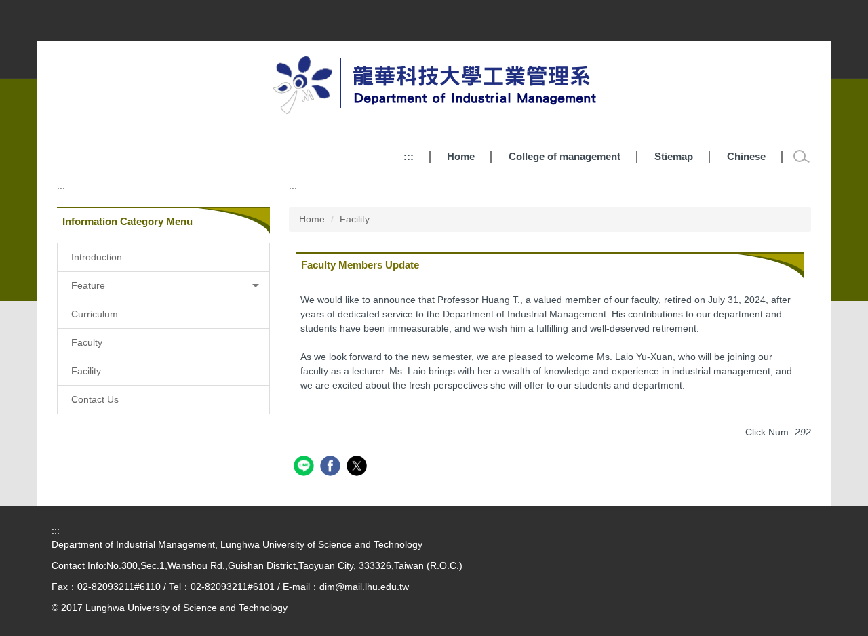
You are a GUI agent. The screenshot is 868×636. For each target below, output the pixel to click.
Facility (355, 219)
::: (408, 156)
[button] (163, 286)
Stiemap (673, 156)
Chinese (746, 156)
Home (461, 156)
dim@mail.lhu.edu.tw (364, 586)
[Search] (801, 156)
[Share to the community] (305, 467)
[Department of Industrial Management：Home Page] (434, 88)
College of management (564, 156)
